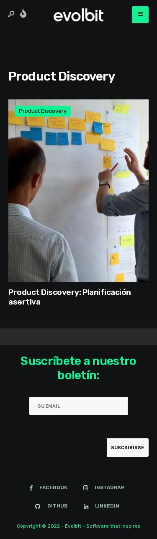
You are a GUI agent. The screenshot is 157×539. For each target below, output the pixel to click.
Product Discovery (43, 111)
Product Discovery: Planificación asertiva (69, 297)
